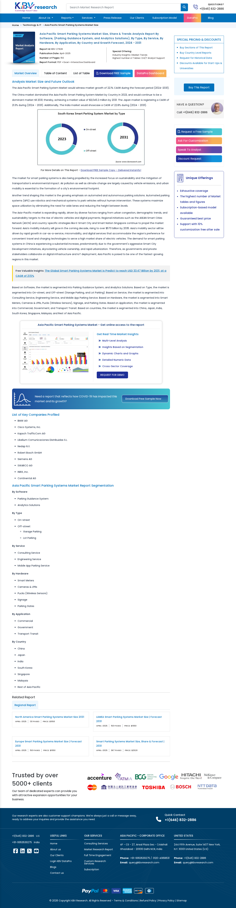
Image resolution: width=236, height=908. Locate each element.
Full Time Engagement (97, 855)
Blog (211, 18)
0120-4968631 (161, 858)
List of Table (81, 73)
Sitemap (182, 900)
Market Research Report (98, 849)
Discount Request (189, 159)
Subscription (91, 869)
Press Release (113, 18)
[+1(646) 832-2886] (197, 7)
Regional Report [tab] (25, 705)
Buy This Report (199, 87)
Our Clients (137, 18)
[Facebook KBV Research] (15, 851)
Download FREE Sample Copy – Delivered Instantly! (111, 170)
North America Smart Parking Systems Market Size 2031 (49, 717)
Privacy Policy (166, 900)
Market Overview (26, 73)
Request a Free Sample (197, 132)
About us (55, 849)
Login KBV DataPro (61, 861)
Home (26, 18)
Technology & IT (32, 25)
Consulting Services (96, 843)
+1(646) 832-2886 (212, 9)
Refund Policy (148, 900)
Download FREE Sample (114, 73)
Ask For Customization (193, 141)
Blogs (53, 867)
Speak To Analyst (189, 150)
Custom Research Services (95, 862)
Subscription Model (164, 18)
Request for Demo (112, 375)
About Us (45, 18)
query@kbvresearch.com (144, 862)
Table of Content (55, 73)
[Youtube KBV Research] (36, 851)
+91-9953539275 (22, 842)
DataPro (192, 18)
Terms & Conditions (126, 900)
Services (87, 18)
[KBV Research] (36, 7)
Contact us (57, 873)
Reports (66, 18)
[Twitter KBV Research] (29, 851)
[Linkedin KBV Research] (22, 851)
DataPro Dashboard (150, 73)
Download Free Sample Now (143, 398)
